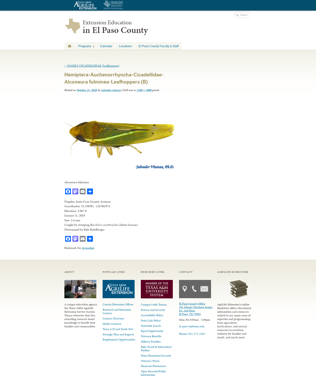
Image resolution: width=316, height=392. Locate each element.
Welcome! (69, 46)
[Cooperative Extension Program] (123, 5)
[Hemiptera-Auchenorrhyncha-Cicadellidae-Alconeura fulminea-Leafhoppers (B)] (119, 169)
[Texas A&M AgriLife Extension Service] (84, 5)
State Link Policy (151, 320)
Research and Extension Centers (117, 311)
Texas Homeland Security (156, 355)
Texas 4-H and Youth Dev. (118, 329)
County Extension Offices (118, 304)
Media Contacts (112, 324)
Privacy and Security (153, 310)
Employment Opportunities (119, 339)
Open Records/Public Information (153, 373)
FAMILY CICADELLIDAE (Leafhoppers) (91, 65)
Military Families (151, 341)
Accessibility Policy (152, 315)
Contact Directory (113, 318)
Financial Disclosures (153, 366)
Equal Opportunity (152, 331)
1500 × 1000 (144, 90)
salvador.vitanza (111, 90)
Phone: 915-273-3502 (192, 334)
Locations (125, 46)
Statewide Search (151, 326)
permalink (88, 248)
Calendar (106, 46)
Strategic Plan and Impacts (118, 334)
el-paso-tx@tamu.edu (191, 326)
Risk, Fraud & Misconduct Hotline (156, 348)
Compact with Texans (154, 304)
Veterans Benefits (151, 336)
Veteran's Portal (150, 361)
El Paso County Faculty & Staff (158, 46)
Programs (83, 46)
